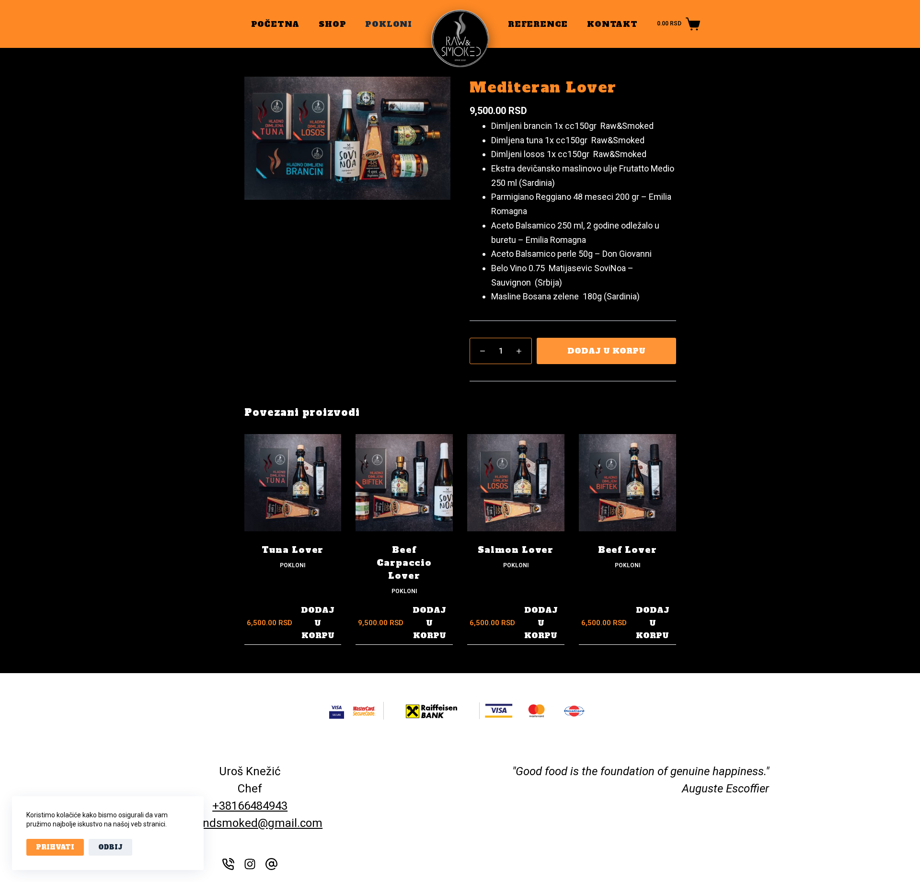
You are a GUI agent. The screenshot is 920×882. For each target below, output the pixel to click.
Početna (275, 24)
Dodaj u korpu (606, 350)
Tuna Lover (292, 550)
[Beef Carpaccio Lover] (404, 482)
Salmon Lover (515, 550)
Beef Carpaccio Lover (404, 563)
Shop (332, 24)
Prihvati (55, 847)
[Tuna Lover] (293, 482)
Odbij (110, 847)
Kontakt (612, 24)
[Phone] (228, 864)
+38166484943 (250, 806)
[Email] (271, 864)
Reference (538, 24)
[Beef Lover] (627, 482)
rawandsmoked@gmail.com (249, 823)
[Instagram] (250, 864)
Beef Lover (627, 550)
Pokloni (388, 24)
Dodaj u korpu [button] (317, 623)
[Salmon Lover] (515, 482)
